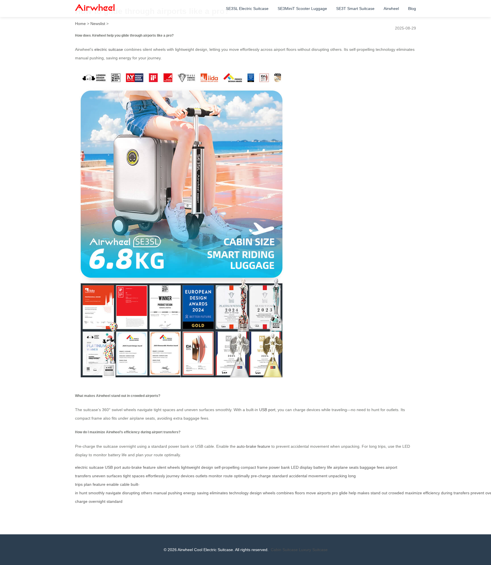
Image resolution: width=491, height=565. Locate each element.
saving (203, 493)
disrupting (131, 493)
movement (317, 476)
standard (280, 476)
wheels (269, 493)
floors (300, 493)
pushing (175, 493)
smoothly (96, 493)
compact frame (254, 467)
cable (125, 484)
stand (375, 493)
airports (324, 493)
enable (113, 484)
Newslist (97, 23)
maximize (413, 493)
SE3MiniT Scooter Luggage (302, 8)
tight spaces (134, 476)
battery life (322, 467)
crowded (396, 493)
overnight (97, 501)
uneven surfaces (107, 476)
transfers (461, 493)
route (228, 476)
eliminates (219, 493)
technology (239, 493)
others (146, 493)
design (256, 493)
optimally (242, 476)
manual (160, 493)
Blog (412, 8)
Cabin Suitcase (284, 549)
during (446, 493)
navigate (113, 493)
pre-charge (261, 476)
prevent (477, 493)
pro (335, 493)
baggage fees (372, 467)
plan (87, 484)
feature (99, 484)
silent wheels (168, 467)
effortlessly (155, 476)
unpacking (337, 476)
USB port (267, 409)
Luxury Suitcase (313, 549)
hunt (83, 493)
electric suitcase (108, 49)
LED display (301, 467)
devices (187, 476)
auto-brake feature (253, 446)
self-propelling (227, 467)
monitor (215, 476)
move (311, 493)
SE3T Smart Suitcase (355, 8)
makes (363, 493)
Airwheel (391, 8)
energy (189, 493)
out (384, 493)
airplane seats (346, 467)
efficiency (431, 493)
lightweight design (197, 467)
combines (285, 493)
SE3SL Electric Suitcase (247, 8)
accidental (298, 476)
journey (173, 476)
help (352, 493)
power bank (279, 467)
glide (343, 493)
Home (80, 23)
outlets (201, 476)
